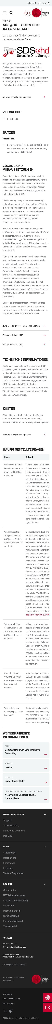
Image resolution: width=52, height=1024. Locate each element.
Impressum (7, 994)
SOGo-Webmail (11, 916)
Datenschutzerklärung (11, 999)
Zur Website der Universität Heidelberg (13, 979)
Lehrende (8, 868)
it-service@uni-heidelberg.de (14, 947)
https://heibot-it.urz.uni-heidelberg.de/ (18, 957)
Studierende (9, 852)
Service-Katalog (11, 825)
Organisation (9, 890)
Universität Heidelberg (37, 3)
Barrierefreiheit (8, 1004)
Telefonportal (10, 926)
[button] (25, 814)
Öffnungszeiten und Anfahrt (14, 964)
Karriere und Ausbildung (15, 900)
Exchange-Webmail (13, 921)
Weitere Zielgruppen (13, 873)
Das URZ (7, 835)
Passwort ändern (12, 910)
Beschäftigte (9, 858)
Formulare (8, 905)
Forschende (9, 863)
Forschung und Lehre (14, 830)
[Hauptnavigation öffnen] (6, 13)
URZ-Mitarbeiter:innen (14, 895)
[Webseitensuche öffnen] (12, 13)
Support (7, 820)
